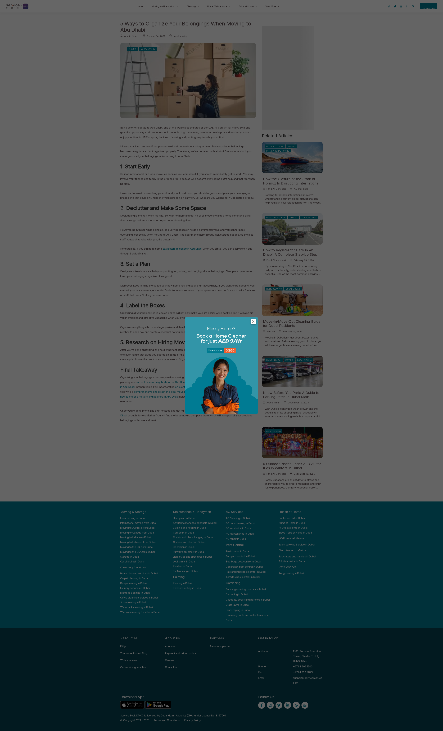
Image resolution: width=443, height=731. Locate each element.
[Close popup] (253, 321)
